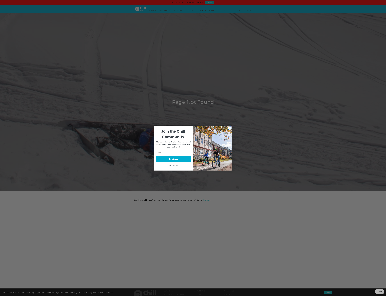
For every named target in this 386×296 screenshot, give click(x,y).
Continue (173, 159)
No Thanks (173, 165)
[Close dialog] (229, 128)
